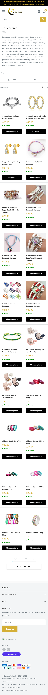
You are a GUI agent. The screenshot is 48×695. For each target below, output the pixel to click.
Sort (34, 80)
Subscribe (10, 629)
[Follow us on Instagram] (8, 649)
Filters (14, 80)
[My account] (39, 11)
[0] (43, 11)
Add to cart (36, 131)
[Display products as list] (47, 87)
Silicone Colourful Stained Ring (9, 488)
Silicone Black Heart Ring (11, 441)
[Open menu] (3, 11)
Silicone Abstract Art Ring (34, 396)
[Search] (43, 19)
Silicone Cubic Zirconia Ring (11, 534)
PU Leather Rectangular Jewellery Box (35, 351)
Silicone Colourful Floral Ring (35, 442)
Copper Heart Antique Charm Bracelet (10, 117)
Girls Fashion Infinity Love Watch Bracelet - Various (34, 258)
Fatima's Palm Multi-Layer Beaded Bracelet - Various (11, 210)
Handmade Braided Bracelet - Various (9, 351)
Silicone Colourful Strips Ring (35, 488)
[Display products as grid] (43, 87)
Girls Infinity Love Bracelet (8, 305)
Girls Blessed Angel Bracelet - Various (33, 209)
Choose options (12, 131)
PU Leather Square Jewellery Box (9, 396)
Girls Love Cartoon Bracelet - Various (33, 305)
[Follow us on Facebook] (4, 649)
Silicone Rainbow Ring (34, 533)
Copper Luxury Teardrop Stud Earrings (11, 163)
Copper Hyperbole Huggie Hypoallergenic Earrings (36, 117)
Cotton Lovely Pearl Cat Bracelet (35, 163)
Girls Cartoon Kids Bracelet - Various (9, 257)
